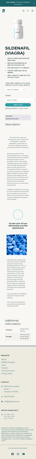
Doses (8, 95)
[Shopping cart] (23, 11)
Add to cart (18, 105)
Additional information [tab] (12, 118)
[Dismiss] (34, 3)
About (3, 359)
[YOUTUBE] (23, 453)
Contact (4, 368)
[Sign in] (28, 11)
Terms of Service (8, 371)
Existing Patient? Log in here (16, 108)
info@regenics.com (11, 401)
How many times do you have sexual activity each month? (18, 84)
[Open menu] (32, 10)
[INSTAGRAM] (18, 453)
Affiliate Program (8, 362)
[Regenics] (3, 10)
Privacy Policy (6, 374)
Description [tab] (9, 116)
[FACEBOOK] (12, 453)
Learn (3, 365)
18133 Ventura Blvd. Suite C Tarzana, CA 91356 (11, 389)
